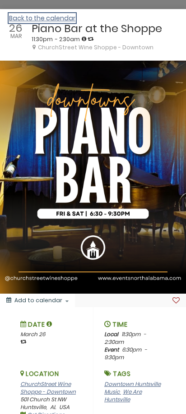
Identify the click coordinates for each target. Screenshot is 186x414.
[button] (49, 324)
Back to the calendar (42, 18)
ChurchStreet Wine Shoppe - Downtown (48, 387)
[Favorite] (176, 300)
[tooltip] (84, 39)
